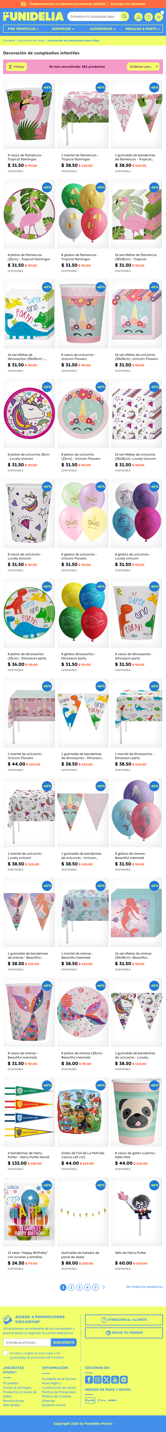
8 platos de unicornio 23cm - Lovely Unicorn (28, 456)
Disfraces (61, 28)
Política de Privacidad (59, 1392)
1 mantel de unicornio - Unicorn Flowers (25, 756)
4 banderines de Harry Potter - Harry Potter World (28, 1155)
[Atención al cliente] (148, 17)
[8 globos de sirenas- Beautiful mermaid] (136, 813)
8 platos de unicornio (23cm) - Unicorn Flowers (80, 456)
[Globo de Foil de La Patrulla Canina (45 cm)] (83, 1112)
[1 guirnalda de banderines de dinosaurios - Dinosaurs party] (83, 713)
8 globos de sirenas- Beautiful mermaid (130, 855)
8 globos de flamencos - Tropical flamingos (79, 257)
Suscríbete (63, 1342)
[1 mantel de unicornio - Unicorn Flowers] (29, 713)
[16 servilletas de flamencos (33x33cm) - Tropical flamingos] (136, 214)
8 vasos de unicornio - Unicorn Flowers (78, 357)
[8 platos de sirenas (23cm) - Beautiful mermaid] (83, 1012)
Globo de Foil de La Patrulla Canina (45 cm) (82, 1155)
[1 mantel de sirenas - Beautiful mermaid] (83, 912)
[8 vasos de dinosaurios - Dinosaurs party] (136, 613)
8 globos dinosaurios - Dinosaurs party (78, 656)
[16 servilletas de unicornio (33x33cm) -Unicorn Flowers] (136, 314)
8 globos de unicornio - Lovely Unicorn (132, 556)
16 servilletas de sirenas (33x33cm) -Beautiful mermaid (133, 955)
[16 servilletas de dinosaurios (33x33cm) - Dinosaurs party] (29, 314)
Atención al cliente (127, 1320)
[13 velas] (29, 1212)
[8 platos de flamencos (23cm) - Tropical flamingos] (29, 214)
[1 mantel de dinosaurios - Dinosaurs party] (136, 713)
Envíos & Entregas (17, 1387)
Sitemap (48, 1401)
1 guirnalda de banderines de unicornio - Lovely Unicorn (135, 1055)
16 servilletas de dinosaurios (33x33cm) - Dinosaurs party (26, 357)
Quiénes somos (54, 1405)
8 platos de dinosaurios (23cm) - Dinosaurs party (27, 656)
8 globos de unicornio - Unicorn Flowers (79, 556)
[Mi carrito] (158, 17)
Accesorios (101, 28)
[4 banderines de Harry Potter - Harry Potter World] (29, 1112)
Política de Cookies (56, 1396)
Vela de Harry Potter (130, 1253)
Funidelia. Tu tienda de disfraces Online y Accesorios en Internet (33, 16)
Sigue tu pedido (127, 1332)
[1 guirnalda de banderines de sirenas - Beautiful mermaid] (29, 912)
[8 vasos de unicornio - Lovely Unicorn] (29, 513)
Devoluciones (13, 1401)
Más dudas (11, 1405)
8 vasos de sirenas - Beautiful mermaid (23, 1055)
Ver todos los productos (144, 1287)
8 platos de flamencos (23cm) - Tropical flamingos (29, 257)
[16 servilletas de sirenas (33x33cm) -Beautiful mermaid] (136, 912)
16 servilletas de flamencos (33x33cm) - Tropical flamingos (136, 257)
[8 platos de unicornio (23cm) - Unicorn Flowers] (83, 413)
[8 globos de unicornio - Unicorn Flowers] (83, 513)
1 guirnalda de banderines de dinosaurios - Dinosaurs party (82, 756)
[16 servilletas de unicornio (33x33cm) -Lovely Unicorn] (136, 413)
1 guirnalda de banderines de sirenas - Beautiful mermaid (28, 955)
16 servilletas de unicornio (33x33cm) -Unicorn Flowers (136, 357)
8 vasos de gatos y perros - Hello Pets (135, 1155)
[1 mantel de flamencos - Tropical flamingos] (83, 114)
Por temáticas (21, 28)
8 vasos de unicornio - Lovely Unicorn (25, 556)
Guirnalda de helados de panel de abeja (80, 1255)
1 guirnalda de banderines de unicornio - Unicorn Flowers (81, 855)
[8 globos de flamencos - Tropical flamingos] (83, 214)
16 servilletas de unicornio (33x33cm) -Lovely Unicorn (135, 456)
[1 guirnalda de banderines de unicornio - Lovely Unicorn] (136, 1012)
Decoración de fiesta (31, 40)
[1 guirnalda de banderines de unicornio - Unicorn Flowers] (83, 813)
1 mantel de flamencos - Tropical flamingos (80, 157)
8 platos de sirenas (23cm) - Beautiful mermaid (82, 1055)
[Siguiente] (103, 1287)
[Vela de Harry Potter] (136, 1212)
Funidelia (9, 40)
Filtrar (19, 67)
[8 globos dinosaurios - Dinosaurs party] (83, 613)
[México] (89, 1380)
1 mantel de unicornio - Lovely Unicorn (25, 855)
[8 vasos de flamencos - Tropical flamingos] (29, 114)
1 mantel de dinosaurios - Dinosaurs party (134, 756)
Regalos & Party (141, 28)
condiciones (18, 1357)
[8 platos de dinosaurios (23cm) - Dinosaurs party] (29, 613)
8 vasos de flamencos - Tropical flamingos (25, 157)
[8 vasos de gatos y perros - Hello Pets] (136, 1112)
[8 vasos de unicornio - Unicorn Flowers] (83, 314)
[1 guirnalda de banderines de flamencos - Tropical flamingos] (136, 114)
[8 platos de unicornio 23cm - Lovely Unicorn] (29, 413)
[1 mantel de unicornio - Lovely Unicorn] (29, 813)
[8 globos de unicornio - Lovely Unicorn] (136, 513)
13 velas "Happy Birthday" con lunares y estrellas (28, 1255)
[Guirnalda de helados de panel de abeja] (83, 1212)
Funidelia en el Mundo (59, 1379)
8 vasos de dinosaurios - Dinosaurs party (133, 656)
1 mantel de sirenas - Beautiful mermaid (77, 955)
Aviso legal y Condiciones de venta (59, 1385)
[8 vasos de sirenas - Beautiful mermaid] (29, 1012)
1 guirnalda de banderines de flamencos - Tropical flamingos (135, 157)
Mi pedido (10, 1383)
